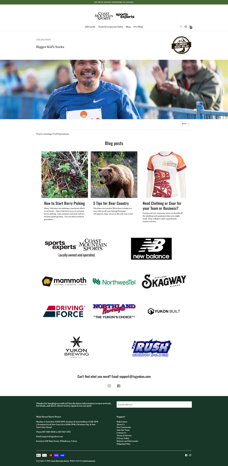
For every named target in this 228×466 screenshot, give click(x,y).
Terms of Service (124, 435)
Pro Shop (138, 26)
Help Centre (122, 421)
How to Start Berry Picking (64, 203)
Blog (128, 26)
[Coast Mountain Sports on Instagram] (190, 455)
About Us (121, 424)
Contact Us (121, 433)
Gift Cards (90, 26)
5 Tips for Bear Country (111, 203)
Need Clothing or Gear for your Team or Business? (162, 205)
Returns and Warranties (127, 441)
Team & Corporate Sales (110, 26)
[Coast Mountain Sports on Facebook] (186, 455)
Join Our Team (123, 430)
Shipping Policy (123, 444)
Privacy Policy (123, 438)
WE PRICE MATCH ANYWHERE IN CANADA (114, 2)
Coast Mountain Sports (60, 461)
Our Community (124, 427)
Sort (184, 123)
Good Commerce (88, 461)
